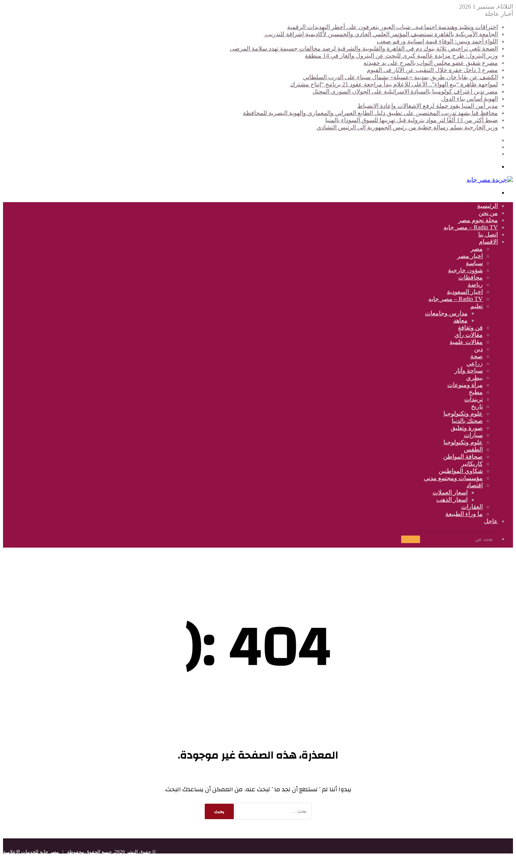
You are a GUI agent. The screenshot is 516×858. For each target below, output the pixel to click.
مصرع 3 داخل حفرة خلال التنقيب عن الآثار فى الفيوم (432, 70)
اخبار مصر (470, 256)
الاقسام (488, 241)
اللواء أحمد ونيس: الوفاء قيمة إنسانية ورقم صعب (437, 41)
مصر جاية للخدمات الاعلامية (31, 852)
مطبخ (476, 392)
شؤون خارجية (465, 270)
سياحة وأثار (468, 370)
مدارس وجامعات (446, 313)
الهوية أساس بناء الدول (469, 98)
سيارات (473, 435)
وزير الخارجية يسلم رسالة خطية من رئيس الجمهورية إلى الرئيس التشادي (407, 127)
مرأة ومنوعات (465, 385)
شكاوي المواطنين (461, 471)
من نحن (488, 213)
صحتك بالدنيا (467, 420)
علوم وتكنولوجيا (463, 413)
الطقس (473, 449)
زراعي (475, 363)
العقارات (472, 506)
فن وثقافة (470, 327)
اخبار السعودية (465, 292)
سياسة (474, 263)
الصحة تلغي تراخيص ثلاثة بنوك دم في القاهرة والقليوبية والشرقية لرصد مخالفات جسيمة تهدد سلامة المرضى (364, 48)
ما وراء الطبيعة (464, 514)
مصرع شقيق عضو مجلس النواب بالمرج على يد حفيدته (430, 63)
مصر (477, 249)
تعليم (476, 306)
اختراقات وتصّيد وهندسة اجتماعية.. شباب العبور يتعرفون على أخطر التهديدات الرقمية (392, 27)
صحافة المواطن (463, 456)
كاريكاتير (472, 463)
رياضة (475, 284)
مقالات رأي (468, 335)
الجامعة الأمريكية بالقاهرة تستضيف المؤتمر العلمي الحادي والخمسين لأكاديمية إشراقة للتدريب (381, 34)
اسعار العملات (450, 492)
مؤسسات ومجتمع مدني (453, 478)
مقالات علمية (466, 342)
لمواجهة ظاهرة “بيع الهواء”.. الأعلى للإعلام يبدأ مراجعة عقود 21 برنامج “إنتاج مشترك (394, 84)
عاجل (491, 521)
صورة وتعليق (467, 428)
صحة (476, 356)
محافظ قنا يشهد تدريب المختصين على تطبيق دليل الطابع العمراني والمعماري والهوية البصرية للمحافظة (370, 113)
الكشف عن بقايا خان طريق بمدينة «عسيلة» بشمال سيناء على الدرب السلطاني (400, 77)
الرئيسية (487, 206)
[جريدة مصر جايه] (490, 180)
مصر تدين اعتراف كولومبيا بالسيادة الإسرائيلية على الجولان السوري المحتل (405, 91)
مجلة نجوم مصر (478, 220)
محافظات (470, 277)
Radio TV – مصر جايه (470, 227)
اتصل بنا (488, 234)
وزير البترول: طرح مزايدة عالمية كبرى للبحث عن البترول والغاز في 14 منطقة (401, 55)
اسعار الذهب (452, 499)
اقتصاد (475, 485)
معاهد (460, 320)
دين (478, 349)
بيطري (474, 378)
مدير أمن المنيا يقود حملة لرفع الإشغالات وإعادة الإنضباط (427, 106)
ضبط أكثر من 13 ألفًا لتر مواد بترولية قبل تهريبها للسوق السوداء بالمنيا (411, 120)
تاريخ (477, 406)
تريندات (473, 399)
